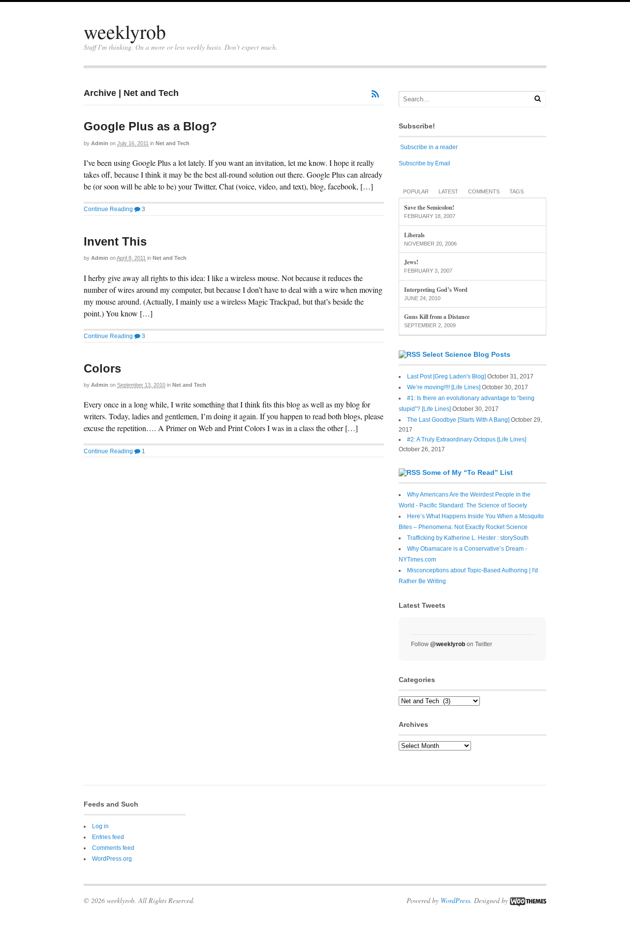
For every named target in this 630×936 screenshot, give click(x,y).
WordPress (455, 900)
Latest (448, 191)
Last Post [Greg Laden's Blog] (446, 376)
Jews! (411, 262)
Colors (102, 368)
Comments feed (113, 847)
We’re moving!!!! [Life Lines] (443, 387)
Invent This (115, 241)
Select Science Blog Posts (466, 354)
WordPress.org (112, 858)
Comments (484, 191)
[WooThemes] (528, 900)
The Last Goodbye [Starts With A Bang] (458, 419)
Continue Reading (108, 209)
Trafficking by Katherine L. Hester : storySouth (468, 537)
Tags (516, 191)
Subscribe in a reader (429, 147)
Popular (416, 191)
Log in (100, 826)
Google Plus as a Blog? (150, 126)
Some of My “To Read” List (467, 472)
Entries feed (108, 837)
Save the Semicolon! (429, 207)
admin (99, 143)
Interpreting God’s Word (436, 289)
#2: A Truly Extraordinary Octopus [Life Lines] (466, 439)
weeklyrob (125, 31)
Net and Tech (172, 143)
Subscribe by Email (424, 163)
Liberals (414, 235)
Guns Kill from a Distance (437, 316)
